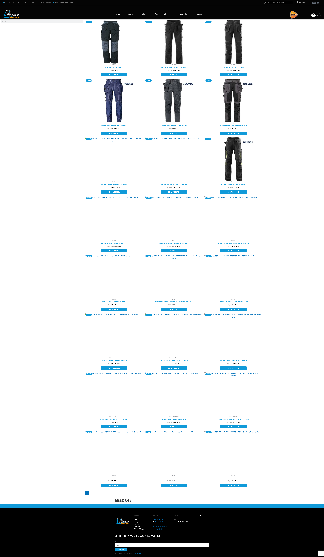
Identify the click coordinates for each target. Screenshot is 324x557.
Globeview (138, 553)
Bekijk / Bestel (114, 75)
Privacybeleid (157, 529)
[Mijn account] (297, 2)
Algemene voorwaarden (160, 527)
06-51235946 (159, 522)
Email (116, 542)
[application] (172, 14)
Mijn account (304, 2)
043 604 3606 (159, 519)
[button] (130, 14)
